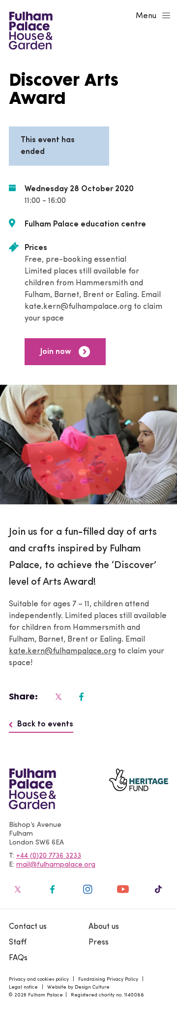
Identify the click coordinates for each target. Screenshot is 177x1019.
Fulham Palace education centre (85, 224)
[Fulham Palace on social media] (57, 696)
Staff (18, 942)
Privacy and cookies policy (39, 979)
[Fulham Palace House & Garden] (29, 29)
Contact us (28, 927)
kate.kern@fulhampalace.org (62, 651)
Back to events (45, 724)
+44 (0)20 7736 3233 (48, 856)
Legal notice (23, 987)
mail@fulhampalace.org (55, 865)
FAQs (18, 958)
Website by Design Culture (78, 987)
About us (103, 927)
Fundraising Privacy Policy (108, 979)
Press (98, 942)
